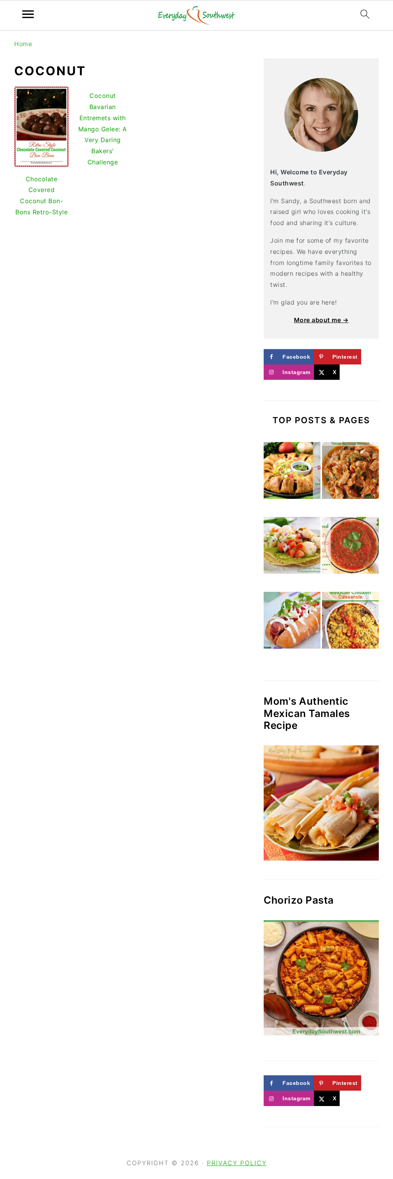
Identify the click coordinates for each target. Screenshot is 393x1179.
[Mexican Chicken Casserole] (350, 622)
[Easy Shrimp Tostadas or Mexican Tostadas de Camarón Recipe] (292, 547)
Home (23, 44)
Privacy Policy (237, 1163)
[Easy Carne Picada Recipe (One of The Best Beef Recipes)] (350, 472)
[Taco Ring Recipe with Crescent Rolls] (292, 472)
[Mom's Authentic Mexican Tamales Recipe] (321, 803)
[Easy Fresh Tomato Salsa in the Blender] (350, 547)
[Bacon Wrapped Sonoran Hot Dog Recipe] (292, 622)
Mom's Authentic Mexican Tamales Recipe (307, 713)
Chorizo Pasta (299, 900)
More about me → (321, 320)
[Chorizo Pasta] (321, 977)
